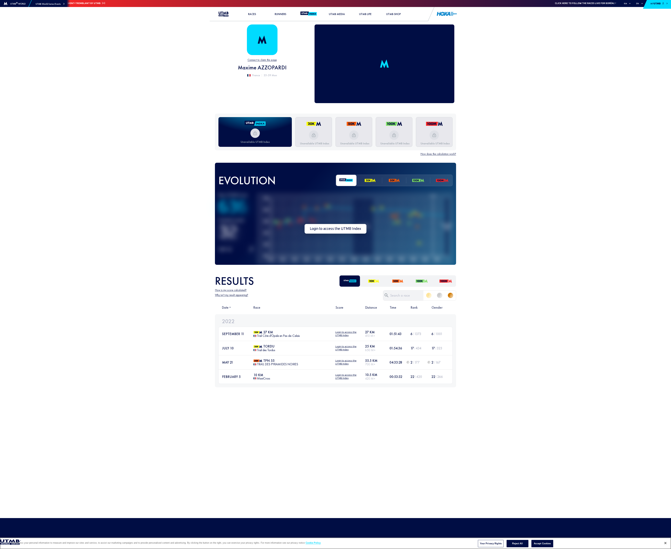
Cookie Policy (313, 542)
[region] (335, 543)
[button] (50, 3)
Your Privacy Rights (491, 543)
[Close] (665, 543)
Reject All (517, 543)
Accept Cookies (542, 543)
